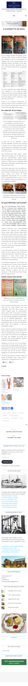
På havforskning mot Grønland (10, 497)
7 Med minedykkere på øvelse (9, 507)
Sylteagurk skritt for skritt (14, 591)
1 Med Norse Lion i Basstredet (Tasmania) (12, 546)
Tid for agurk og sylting (14, 595)
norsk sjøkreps (5, 418)
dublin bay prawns (6, 413)
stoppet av (14, 662)
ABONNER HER (7, 462)
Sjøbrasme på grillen (13, 607)
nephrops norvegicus (13, 415)
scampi (21, 418)
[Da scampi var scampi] (6, 383)
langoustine (21, 413)
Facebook (14, 637)
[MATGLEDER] (14, 6)
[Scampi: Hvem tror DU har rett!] (18, 382)
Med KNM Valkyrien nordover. (10, 496)
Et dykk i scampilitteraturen (5, 401)
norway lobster (14, 418)
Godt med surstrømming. (14, 603)
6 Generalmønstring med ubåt (9, 505)
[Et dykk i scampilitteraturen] (6, 397)
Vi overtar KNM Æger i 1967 (9, 499)
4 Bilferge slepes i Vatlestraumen (10, 552)
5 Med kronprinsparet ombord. (9, 503)
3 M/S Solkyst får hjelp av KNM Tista (10, 550)
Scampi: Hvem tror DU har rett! (17, 388)
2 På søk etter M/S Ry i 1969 (8, 548)
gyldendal (15, 413)
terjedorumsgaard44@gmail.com (9, 581)
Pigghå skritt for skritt (13, 599)
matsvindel (4, 415)
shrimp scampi (5, 420)
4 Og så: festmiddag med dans (9, 501)
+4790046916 (5, 579)
